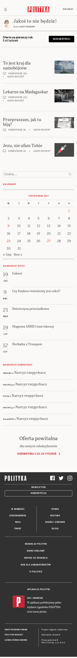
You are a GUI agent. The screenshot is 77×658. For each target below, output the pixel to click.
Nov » (18, 255)
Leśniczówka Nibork (16, 640)
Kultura (55, 515)
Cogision (53, 629)
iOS (29, 598)
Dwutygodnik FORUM (16, 629)
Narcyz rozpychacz (30, 372)
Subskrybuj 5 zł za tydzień (36, 453)
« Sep (7, 255)
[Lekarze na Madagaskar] (64, 95)
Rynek (55, 509)
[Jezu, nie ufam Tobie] (64, 150)
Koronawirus (17, 515)
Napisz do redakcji (36, 558)
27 (49, 241)
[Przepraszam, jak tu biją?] (64, 122)
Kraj (18, 522)
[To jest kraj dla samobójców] (64, 67)
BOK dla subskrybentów (36, 565)
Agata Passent (15, 76)
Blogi (55, 528)
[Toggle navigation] (5, 9)
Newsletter (38, 487)
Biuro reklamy (36, 551)
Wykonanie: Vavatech (50, 635)
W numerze (18, 509)
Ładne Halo (63, 629)
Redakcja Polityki (36, 544)
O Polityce (35, 571)
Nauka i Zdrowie (55, 522)
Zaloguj (68, 9)
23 (8, 241)
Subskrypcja (39, 493)
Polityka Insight (14, 635)
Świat (17, 528)
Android (38, 598)
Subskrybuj (61, 39)
